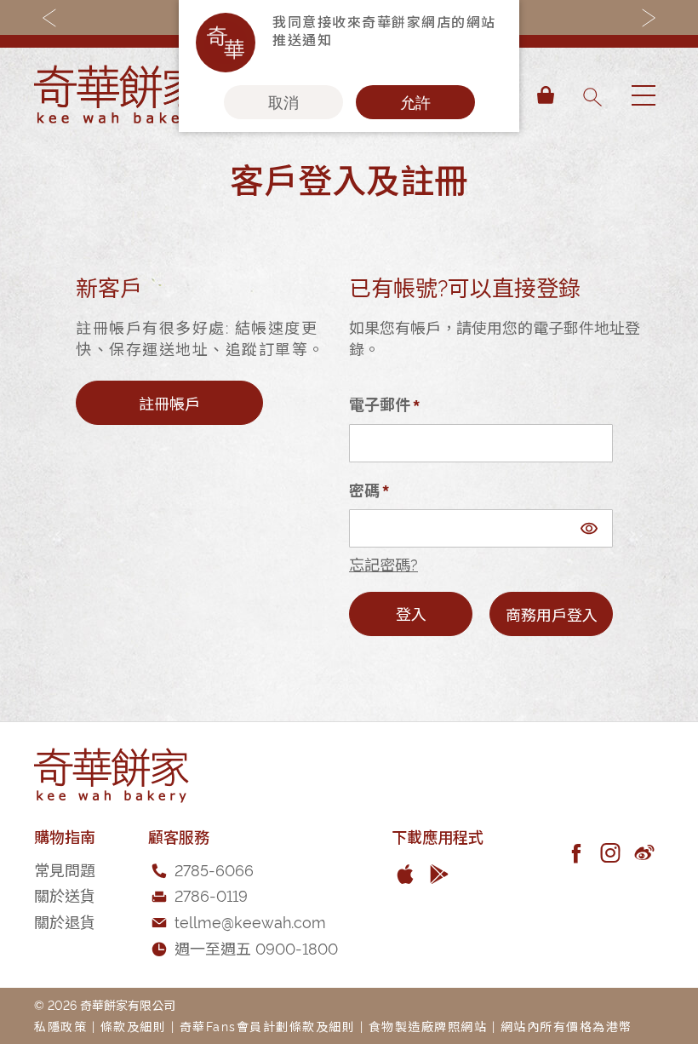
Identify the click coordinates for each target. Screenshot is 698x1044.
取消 (283, 102)
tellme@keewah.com (250, 921)
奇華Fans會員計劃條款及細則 (268, 1026)
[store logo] (119, 95)
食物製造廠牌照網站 (428, 1026)
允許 (415, 102)
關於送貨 (64, 894)
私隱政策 (60, 1026)
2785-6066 (214, 869)
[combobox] (591, 95)
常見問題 (64, 869)
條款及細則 (133, 1026)
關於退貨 (64, 921)
